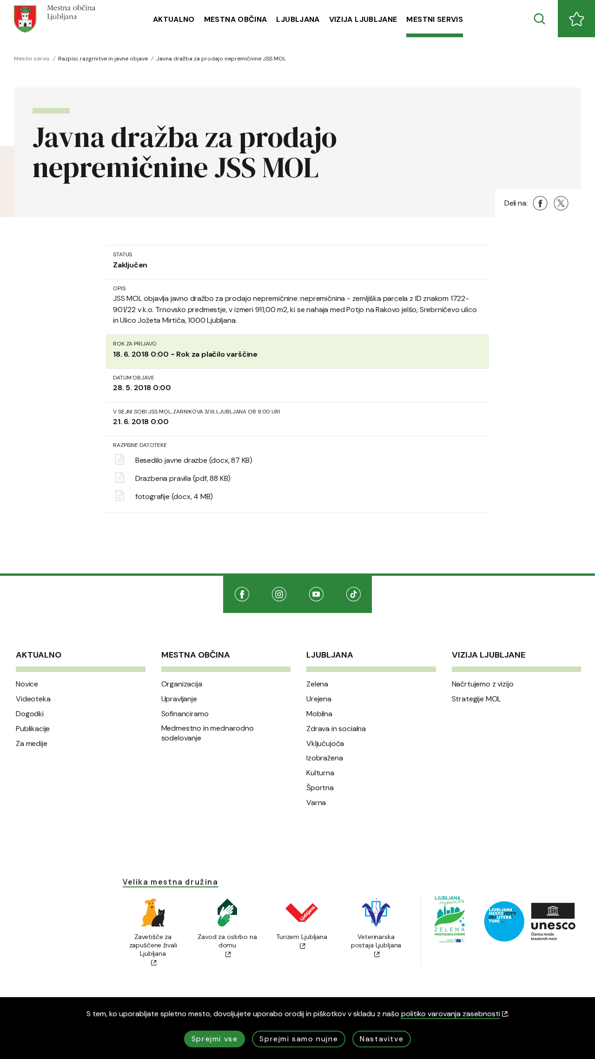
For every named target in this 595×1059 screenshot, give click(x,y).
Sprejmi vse (215, 1039)
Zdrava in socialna (336, 728)
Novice (27, 684)
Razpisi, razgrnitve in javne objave (103, 58)
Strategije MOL (477, 699)
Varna (316, 802)
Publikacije (33, 728)
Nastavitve (381, 1039)
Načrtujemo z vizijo (483, 684)
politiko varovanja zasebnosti (450, 1014)
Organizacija (181, 684)
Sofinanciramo (185, 714)
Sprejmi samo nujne (298, 1039)
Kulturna (320, 773)
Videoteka (33, 699)
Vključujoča (325, 743)
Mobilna (319, 714)
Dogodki (30, 714)
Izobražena (324, 758)
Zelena (317, 684)
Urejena (318, 699)
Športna (320, 788)
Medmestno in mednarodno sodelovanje (207, 733)
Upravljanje (179, 699)
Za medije (31, 743)
